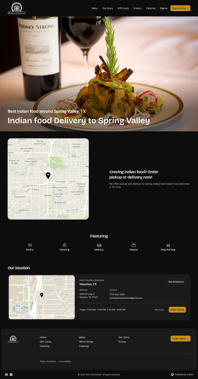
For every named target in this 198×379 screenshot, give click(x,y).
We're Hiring (86, 341)
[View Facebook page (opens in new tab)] (6, 374)
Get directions (176, 281)
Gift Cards (123, 8)
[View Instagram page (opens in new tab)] (11, 374)
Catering (150, 8)
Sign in (164, 8)
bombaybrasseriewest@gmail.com (125, 298)
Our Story (108, 8)
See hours (159, 309)
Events (137, 8)
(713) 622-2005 (117, 294)
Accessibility (65, 361)
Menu (95, 8)
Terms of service (48, 361)
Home (43, 337)
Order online (177, 309)
